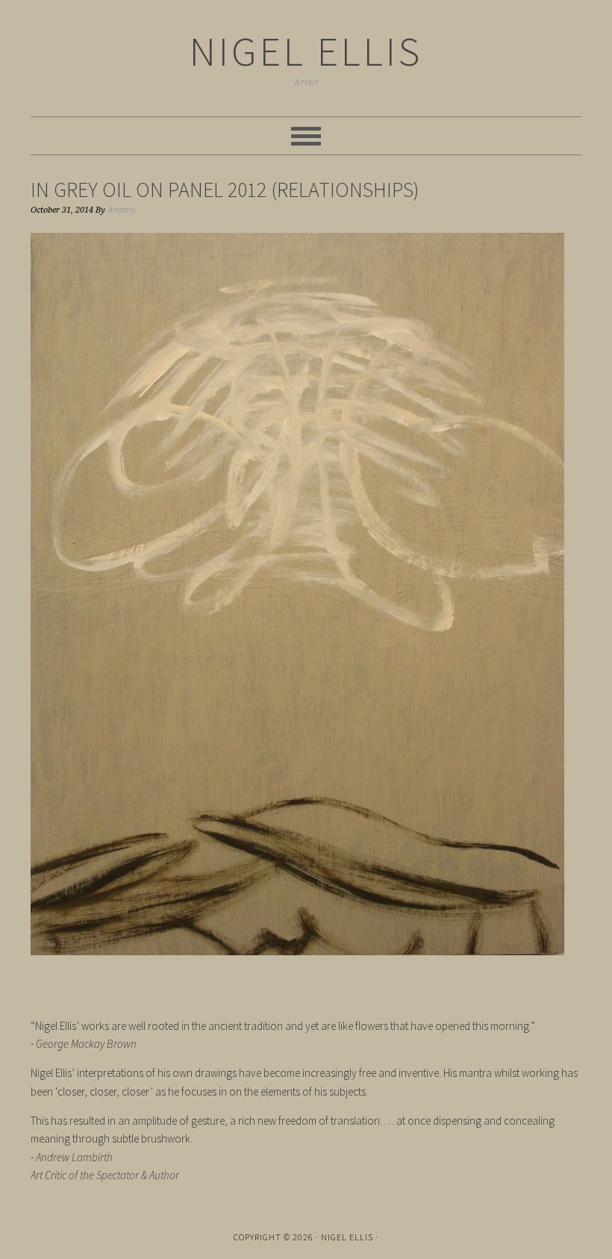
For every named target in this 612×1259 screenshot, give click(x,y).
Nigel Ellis (306, 51)
